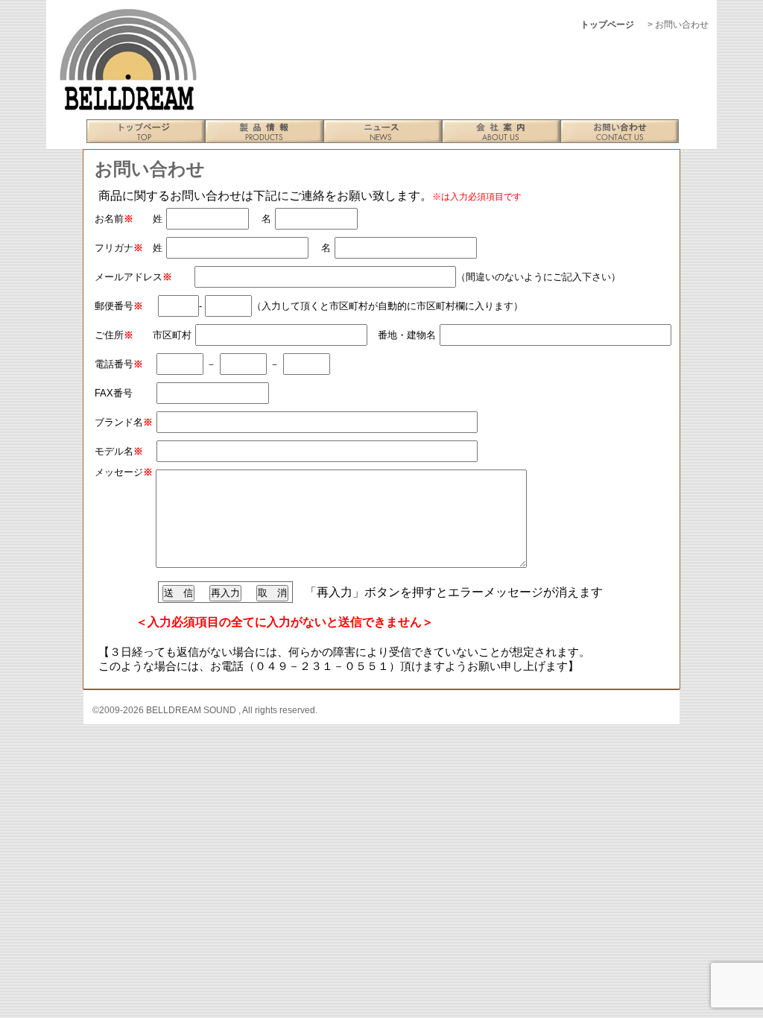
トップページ (607, 24)
